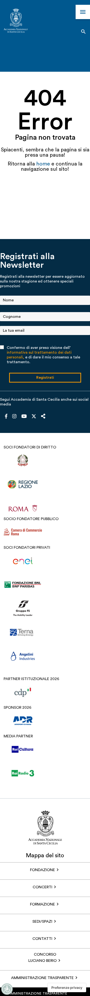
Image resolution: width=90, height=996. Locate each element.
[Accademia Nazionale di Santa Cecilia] (16, 21)
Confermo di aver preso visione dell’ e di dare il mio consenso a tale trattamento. (43, 355)
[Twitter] (33, 417)
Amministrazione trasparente (42, 978)
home (43, 163)
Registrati (45, 377)
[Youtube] (24, 417)
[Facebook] (6, 417)
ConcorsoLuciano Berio (42, 958)
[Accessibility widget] (7, 989)
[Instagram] (14, 417)
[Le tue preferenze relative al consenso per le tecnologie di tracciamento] (67, 987)
